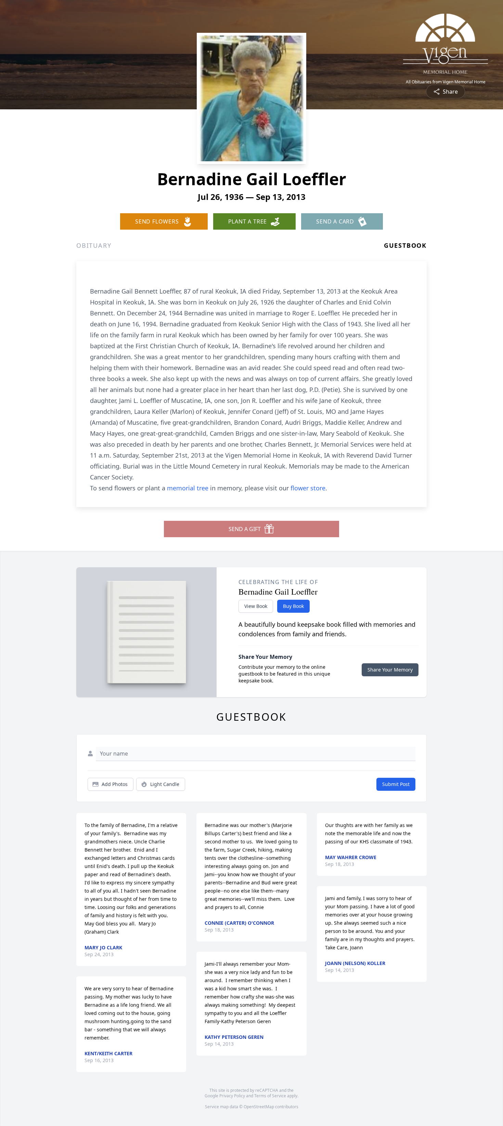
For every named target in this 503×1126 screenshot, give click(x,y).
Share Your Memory (390, 669)
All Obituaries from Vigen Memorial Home (446, 82)
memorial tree (187, 488)
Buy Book (293, 606)
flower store (308, 488)
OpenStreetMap (259, 1107)
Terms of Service (270, 1096)
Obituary (93, 245)
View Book (255, 606)
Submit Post (396, 784)
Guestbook (405, 245)
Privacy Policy (232, 1096)
